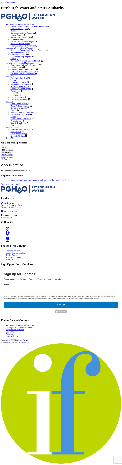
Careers (13, 110)
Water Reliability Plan (18, 87)
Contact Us (14, 125)
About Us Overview (18, 104)
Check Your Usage (13, 251)
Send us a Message (10, 211)
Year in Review (16, 121)
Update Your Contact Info (15, 253)
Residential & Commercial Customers (20, 24)
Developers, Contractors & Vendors (19, 48)
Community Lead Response (20, 89)
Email (6, 284)
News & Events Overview (20, 129)
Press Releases (15, 132)
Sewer (12, 93)
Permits (13, 59)
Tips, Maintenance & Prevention (22, 46)
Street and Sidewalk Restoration (22, 74)
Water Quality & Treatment (20, 84)
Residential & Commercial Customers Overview (28, 27)
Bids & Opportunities (18, 52)
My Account (5, 159)
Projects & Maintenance (15, 330)
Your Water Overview (18, 78)
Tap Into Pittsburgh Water (20, 114)
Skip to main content (8, 2)
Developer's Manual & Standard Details (25, 61)
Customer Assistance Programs (22, 33)
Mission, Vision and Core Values (22, 112)
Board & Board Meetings (20, 106)
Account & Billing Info (19, 29)
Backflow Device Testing (20, 44)
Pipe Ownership (16, 39)
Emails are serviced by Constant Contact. (87, 298)
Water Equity (15, 91)
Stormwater (14, 95)
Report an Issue (7, 157)
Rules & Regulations (18, 123)
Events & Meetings (17, 136)
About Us (9, 102)
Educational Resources (19, 99)
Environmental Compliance (20, 119)
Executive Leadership (18, 108)
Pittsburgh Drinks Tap (18, 82)
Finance (13, 117)
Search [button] (8, 138)
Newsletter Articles (17, 134)
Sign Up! (61, 305)
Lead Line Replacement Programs (23, 72)
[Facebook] (8, 233)
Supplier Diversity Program (20, 57)
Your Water (10, 76)
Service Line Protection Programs (23, 42)
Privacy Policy (11, 259)
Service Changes (16, 35)
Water (12, 80)
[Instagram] (7, 237)
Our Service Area (17, 97)
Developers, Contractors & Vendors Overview (27, 50)
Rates (12, 31)
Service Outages (16, 67)
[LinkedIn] (7, 241)
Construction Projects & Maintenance (20, 63)
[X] (8, 229)
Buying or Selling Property (20, 37)
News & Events (12, 127)
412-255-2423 (8, 203)
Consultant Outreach (18, 54)
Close (5, 147)
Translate (7, 152)
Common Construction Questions (23, 69)
